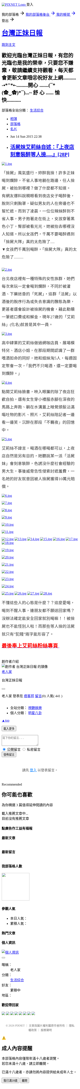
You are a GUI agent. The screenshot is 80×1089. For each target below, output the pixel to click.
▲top (5, 720)
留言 (38, 696)
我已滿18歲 (10, 1080)
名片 (13, 129)
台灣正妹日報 (22, 33)
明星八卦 (35, 713)
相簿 (13, 119)
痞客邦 (29, 696)
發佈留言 (9, 754)
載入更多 (9, 728)
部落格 (15, 124)
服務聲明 (46, 1030)
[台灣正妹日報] (3, 1014)
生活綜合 (37, 110)
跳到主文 (8, 45)
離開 (24, 1080)
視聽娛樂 (35, 708)
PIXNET (20, 1025)
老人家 (7, 672)
